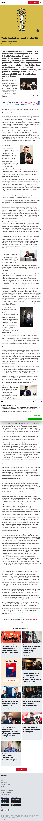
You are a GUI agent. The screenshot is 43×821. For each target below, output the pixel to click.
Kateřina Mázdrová (26, 733)
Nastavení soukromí (5, 794)
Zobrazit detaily (36, 415)
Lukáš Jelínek (4, 762)
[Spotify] (16, 805)
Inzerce (2, 786)
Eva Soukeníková (5, 707)
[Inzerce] (21, 103)
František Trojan (10, 707)
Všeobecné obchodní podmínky (7, 790)
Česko (3, 725)
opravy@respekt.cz (34, 619)
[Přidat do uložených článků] (19, 641)
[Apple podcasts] (16, 799)
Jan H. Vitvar (25, 654)
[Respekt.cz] (3, 2)
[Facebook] (2, 811)
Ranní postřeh (5, 753)
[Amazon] (5, 805)
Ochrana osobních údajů (6, 792)
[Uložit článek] (38, 30)
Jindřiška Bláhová (30, 654)
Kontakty (3, 780)
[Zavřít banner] (41, 401)
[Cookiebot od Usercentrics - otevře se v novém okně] (34, 401)
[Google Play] (5, 802)
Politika (2, 35)
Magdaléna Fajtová (26, 683)
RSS (2, 788)
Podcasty (25, 644)
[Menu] (40, 2)
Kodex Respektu (4, 782)
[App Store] (5, 799)
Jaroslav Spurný (11, 43)
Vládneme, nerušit (10, 699)
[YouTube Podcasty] (16, 802)
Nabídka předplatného (5, 784)
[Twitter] (5, 811)
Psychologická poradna (6, 644)
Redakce (2, 778)
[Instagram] (8, 811)
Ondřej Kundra (4, 43)
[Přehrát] (16, 641)
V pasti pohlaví (25, 699)
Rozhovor (24, 725)
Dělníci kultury (30, 644)
